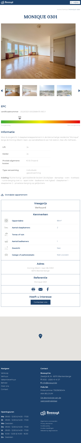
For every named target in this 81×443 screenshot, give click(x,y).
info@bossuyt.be (49, 383)
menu (76, 2)
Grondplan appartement (16, 195)
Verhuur (65, 9)
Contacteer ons (40, 302)
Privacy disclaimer (46, 423)
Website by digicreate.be (49, 430)
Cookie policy (45, 426)
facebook (47, 289)
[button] (40, 336)
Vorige (3, 90)
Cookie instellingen (47, 428)
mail (40, 289)
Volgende (78, 90)
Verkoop (4, 373)
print (33, 289)
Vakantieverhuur (8, 380)
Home (59, 9)
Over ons (5, 386)
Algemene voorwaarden (48, 421)
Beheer (4, 383)
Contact (4, 389)
